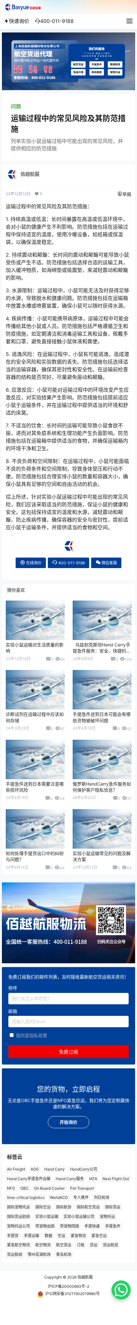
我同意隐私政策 (31, 1035)
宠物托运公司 (18, 1226)
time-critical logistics (25, 1197)
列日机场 (101, 1197)
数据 (48, 1235)
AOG (35, 1169)
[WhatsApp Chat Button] (121, 1290)
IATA (93, 1178)
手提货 (12, 1235)
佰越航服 (84, 1277)
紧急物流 (78, 1235)
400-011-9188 (71, 562)
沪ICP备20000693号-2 (68, 1286)
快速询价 (19, 21)
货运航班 (110, 1245)
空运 (61, 1235)
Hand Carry (54, 1169)
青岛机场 (63, 1254)
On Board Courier (49, 1188)
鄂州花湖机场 (39, 1254)
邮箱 (12, 1011)
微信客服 (109, 562)
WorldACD (59, 1197)
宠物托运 (107, 1216)
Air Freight (16, 1169)
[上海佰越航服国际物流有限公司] (68, 543)
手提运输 (31, 1235)
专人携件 (81, 1197)
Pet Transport (82, 1188)
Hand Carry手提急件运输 (28, 1178)
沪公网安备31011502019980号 (72, 1293)
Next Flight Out (116, 1178)
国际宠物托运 (18, 1207)
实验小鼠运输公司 (79, 1216)
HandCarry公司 (83, 1169)
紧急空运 (99, 1235)
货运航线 (14, 1254)
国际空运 (43, 1207)
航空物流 (43, 1245)
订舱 (80, 1245)
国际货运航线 (18, 1216)
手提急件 (112, 1226)
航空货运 (63, 1245)
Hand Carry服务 (70, 1178)
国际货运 (112, 1207)
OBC (24, 1188)
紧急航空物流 (18, 1245)
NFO (11, 1188)
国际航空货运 (88, 1207)
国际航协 (63, 1207)
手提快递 (92, 1226)
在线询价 (33, 562)
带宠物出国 (44, 1226)
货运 (93, 1245)
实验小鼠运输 (46, 1216)
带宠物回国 (69, 1226)
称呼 (12, 988)
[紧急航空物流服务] (68, 35)
